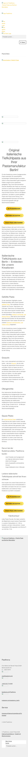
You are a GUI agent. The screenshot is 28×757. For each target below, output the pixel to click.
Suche (7, 743)
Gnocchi (13, 363)
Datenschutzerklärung (14, 713)
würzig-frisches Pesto (10, 419)
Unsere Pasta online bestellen (14, 223)
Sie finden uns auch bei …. (14, 215)
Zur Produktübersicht (14, 208)
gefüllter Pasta (6, 304)
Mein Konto (9, 741)
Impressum (5, 713)
